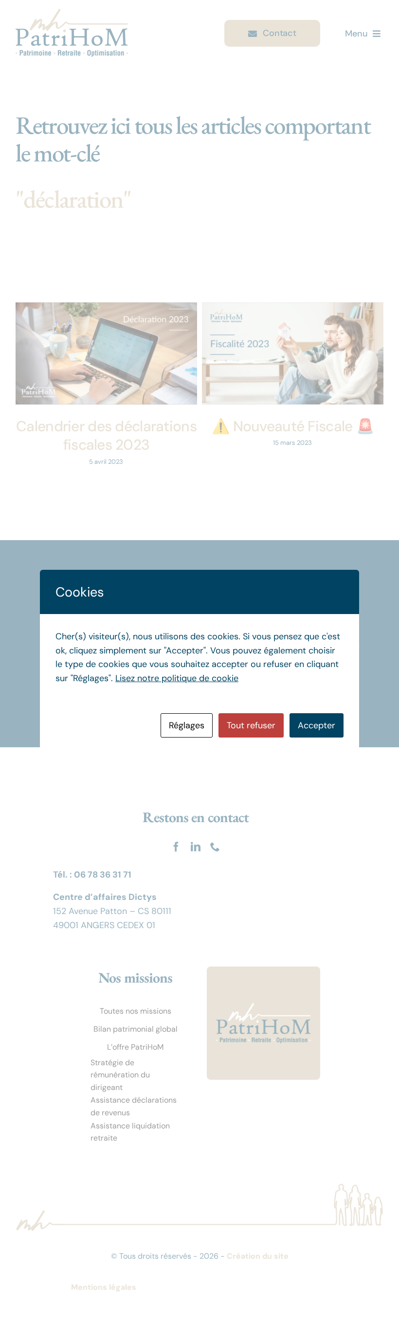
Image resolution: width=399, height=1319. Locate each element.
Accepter (316, 725)
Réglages (186, 725)
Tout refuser (251, 725)
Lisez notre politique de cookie (176, 678)
